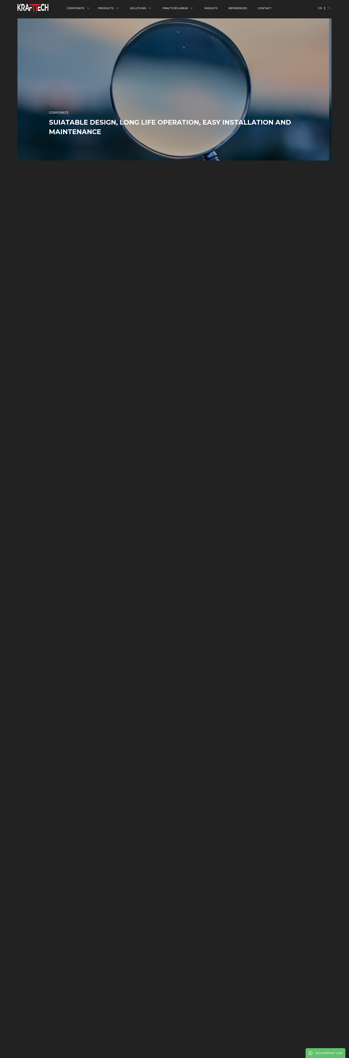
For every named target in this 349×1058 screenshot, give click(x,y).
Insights (211, 8)
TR (329, 8)
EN (320, 8)
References (237, 8)
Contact (264, 8)
